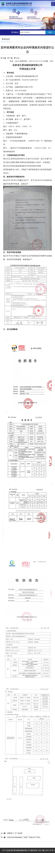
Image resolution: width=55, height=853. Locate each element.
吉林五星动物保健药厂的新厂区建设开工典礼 (23, 837)
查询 (50, 32)
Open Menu (53, 4)
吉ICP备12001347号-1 (46, 850)
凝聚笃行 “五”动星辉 (14, 833)
